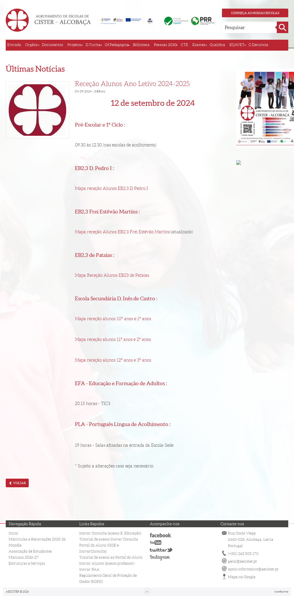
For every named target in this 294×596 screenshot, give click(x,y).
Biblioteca (141, 45)
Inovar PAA (89, 569)
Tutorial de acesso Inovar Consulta (108, 539)
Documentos (52, 45)
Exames (198, 45)
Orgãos (31, 45)
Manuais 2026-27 (23, 557)
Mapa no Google (241, 577)
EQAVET (236, 45)
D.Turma (93, 45)
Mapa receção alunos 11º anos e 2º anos (113, 339)
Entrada (14, 45)
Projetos (74, 45)
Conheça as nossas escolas (255, 13)
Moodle (15, 545)
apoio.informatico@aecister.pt (253, 569)
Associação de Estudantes (30, 551)
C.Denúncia (258, 45)
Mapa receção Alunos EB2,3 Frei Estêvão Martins (122, 232)
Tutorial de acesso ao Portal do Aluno (110, 557)
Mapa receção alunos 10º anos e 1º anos (113, 318)
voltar (19, 483)
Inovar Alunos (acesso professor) (106, 563)
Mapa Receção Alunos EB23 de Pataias (112, 275)
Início (13, 533)
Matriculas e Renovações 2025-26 (37, 539)
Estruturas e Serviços (27, 563)
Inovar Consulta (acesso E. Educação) (110, 533)
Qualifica (217, 45)
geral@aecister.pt (242, 561)
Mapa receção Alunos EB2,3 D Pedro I (111, 188)
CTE (184, 45)
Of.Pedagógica (117, 45)
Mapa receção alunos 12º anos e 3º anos (113, 360)
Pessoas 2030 (165, 45)
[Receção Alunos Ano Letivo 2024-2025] (37, 110)
